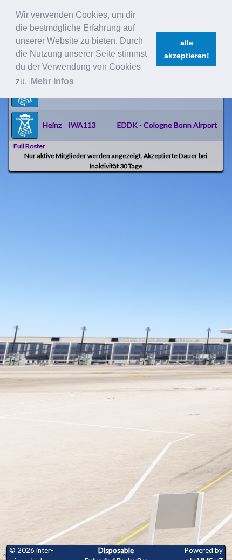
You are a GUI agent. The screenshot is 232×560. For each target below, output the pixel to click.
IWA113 (82, 124)
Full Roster (29, 146)
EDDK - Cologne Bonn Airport (167, 124)
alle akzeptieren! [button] (186, 49)
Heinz (52, 124)
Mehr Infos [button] (52, 81)
